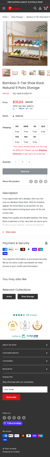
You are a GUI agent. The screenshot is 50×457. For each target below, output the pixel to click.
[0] (45, 8)
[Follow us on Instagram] (14, 418)
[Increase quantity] (29, 162)
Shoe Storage (17, 17)
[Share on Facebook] (31, 181)
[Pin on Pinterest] (36, 181)
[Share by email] (45, 181)
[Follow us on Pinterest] (19, 418)
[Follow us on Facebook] (4, 418)
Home (5, 17)
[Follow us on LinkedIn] (24, 418)
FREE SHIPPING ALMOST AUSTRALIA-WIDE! (25, 2)
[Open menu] (4, 8)
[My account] (40, 8)
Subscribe (11, 397)
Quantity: (7, 162)
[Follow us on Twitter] (9, 418)
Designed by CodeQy (11, 452)
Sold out (25, 171)
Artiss (6, 93)
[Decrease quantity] (15, 162)
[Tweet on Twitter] (41, 181)
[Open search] (35, 8)
